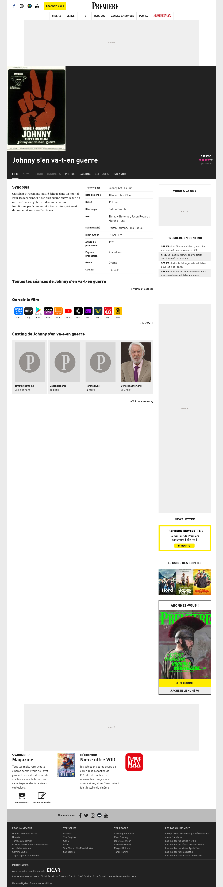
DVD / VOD (99, 15)
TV (84, 15)
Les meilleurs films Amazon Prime (183, 855)
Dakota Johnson (122, 840)
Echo (65, 844)
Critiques (102, 174)
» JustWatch (146, 323)
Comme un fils (20, 851)
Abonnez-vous (55, 6)
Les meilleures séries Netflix (180, 840)
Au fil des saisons (21, 848)
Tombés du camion (22, 840)
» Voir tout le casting (141, 401)
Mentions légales (20, 883)
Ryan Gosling (121, 837)
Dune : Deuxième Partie (24, 833)
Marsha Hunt (117, 220)
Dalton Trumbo (118, 209)
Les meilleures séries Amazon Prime (184, 844)
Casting (85, 174)
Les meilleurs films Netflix (179, 851)
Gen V (66, 840)
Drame (113, 262)
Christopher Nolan (124, 833)
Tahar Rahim (121, 851)
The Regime (69, 837)
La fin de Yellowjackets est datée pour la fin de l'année (183, 265)
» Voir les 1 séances (142, 288)
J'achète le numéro (184, 690)
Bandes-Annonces (122, 15)
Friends (67, 833)
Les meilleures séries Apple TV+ (182, 848)
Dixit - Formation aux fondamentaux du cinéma (114, 876)
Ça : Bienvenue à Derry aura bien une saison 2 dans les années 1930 (183, 248)
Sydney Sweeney (122, 844)
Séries (71, 15)
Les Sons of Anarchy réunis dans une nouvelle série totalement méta (183, 273)
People (143, 15)
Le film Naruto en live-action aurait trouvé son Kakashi (181, 256)
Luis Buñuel (136, 228)
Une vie (16, 837)
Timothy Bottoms (119, 216)
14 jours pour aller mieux (25, 855)
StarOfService (84, 876)
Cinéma (56, 15)
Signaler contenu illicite (41, 883)
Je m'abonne (185, 683)
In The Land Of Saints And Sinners (30, 844)
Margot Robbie (122, 848)
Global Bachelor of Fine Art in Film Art (58, 876)
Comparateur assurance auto (25, 876)
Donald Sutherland (131, 385)
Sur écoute (69, 851)
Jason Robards (141, 216)
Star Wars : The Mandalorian (78, 848)
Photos (70, 174)
